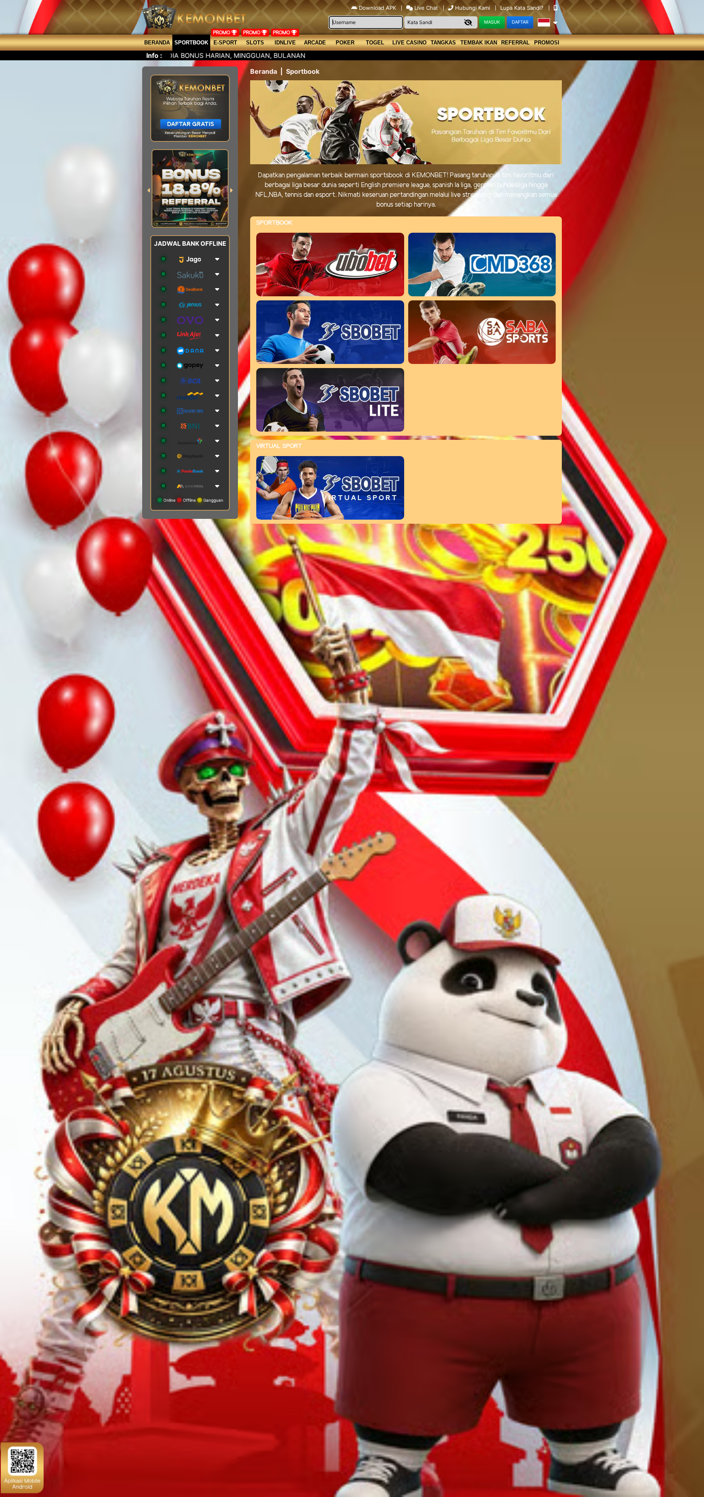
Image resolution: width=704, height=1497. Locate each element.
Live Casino (409, 43)
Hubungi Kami (472, 7)
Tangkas (443, 43)
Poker (345, 43)
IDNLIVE (285, 43)
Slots (255, 43)
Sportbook (191, 43)
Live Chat (425, 7)
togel (375, 43)
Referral (515, 43)
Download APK (377, 7)
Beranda (157, 43)
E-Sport (225, 43)
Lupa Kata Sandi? (522, 7)
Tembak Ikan (478, 43)
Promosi (546, 43)
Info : (154, 55)
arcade (315, 43)
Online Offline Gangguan (192, 500)
